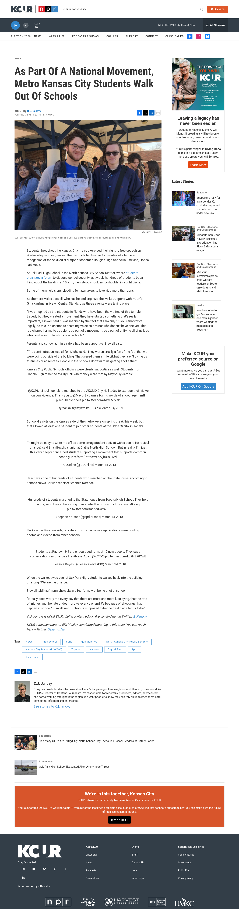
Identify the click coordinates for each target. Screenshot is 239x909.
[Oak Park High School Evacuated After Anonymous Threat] (26, 767)
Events (135, 847)
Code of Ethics (186, 854)
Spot (135, 649)
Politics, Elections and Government (207, 228)
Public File (183, 870)
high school (50, 641)
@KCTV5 (98, 556)
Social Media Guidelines (191, 847)
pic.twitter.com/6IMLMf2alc (101, 400)
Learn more (198, 165)
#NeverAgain (82, 556)
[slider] (31, 25)
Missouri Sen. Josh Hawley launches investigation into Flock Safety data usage (208, 242)
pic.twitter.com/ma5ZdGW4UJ (88, 509)
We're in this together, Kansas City (119, 793)
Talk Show (32, 657)
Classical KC (174, 36)
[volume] (26, 25)
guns (69, 641)
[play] (15, 25)
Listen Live (91, 854)
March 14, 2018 (112, 408)
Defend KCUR (119, 820)
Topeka (76, 649)
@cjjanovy (139, 616)
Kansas (94, 649)
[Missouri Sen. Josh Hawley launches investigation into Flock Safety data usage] (183, 233)
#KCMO (91, 390)
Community (45, 761)
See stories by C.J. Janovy (52, 706)
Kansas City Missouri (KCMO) (44, 649)
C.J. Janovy (34, 111)
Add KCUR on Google (198, 386)
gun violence (89, 641)
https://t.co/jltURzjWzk (102, 457)
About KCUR (92, 847)
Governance (184, 862)
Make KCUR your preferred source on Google (198, 359)
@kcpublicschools (68, 400)
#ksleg (135, 504)
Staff (135, 854)
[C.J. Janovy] (22, 691)
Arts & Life (57, 36)
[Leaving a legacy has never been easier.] (198, 84)
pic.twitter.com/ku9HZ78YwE (125, 556)
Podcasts (91, 870)
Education (202, 192)
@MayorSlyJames (85, 395)
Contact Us (138, 862)
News (38, 36)
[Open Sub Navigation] (44, 36)
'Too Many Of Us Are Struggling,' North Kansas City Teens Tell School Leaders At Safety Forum (96, 741)
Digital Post (115, 649)
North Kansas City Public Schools (127, 641)
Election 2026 (21, 36)
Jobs (134, 870)
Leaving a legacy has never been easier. (198, 121)
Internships (138, 878)
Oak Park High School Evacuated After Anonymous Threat (74, 766)
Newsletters (92, 878)
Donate (219, 9)
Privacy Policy (185, 878)
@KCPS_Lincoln (39, 390)
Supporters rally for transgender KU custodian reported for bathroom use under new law (208, 205)
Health (200, 305)
